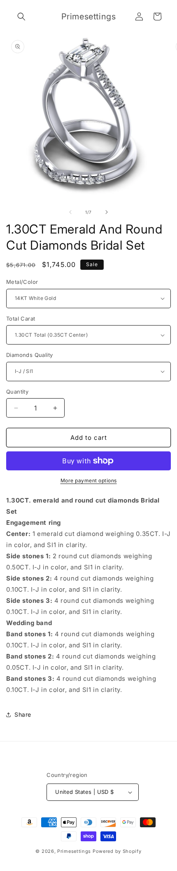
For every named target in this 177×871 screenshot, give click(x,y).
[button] (21, 16)
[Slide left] (70, 212)
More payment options (89, 480)
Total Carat (20, 318)
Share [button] (22, 714)
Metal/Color (22, 282)
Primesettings (74, 851)
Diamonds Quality (29, 355)
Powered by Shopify (117, 851)
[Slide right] (107, 212)
